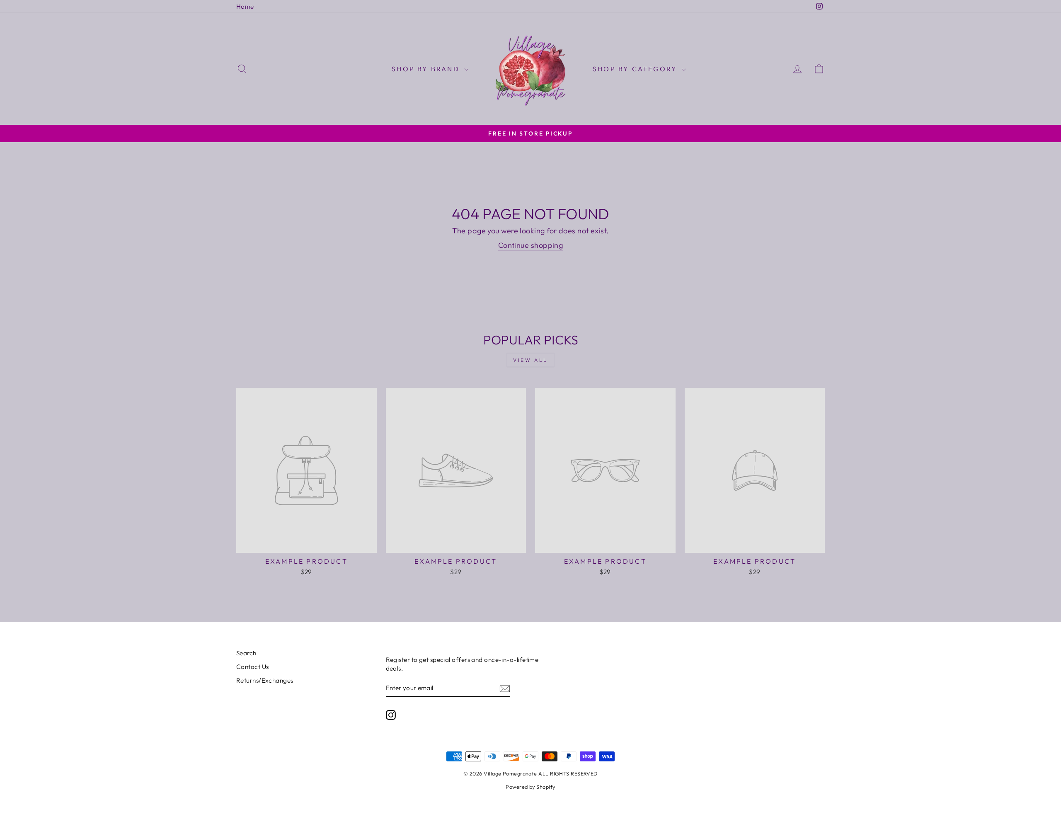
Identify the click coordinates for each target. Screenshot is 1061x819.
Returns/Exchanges (264, 680)
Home (245, 6)
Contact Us (252, 667)
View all (530, 360)
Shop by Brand (427, 69)
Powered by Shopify (530, 786)
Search (246, 653)
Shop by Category (636, 69)
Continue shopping (530, 245)
